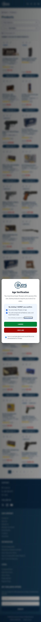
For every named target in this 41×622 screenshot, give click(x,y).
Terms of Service (28, 317)
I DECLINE (20, 330)
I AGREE (20, 324)
